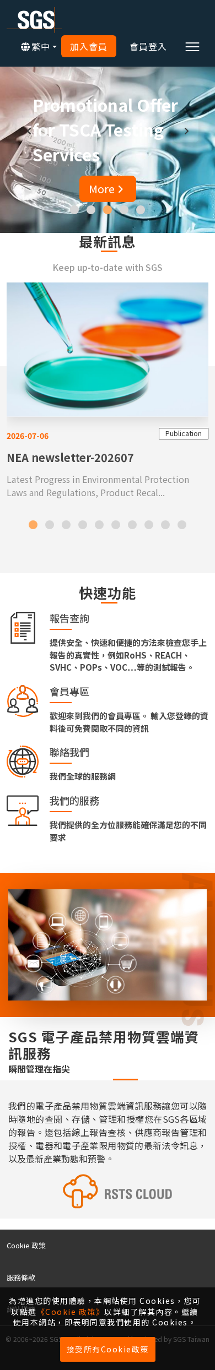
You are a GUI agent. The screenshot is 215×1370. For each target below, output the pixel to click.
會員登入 (148, 46)
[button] (74, 210)
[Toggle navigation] (192, 46)
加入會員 (89, 46)
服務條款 (21, 1277)
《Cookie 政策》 (71, 1311)
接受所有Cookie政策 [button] (108, 1349)
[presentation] (29, 130)
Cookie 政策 (26, 1245)
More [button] (156, 189)
